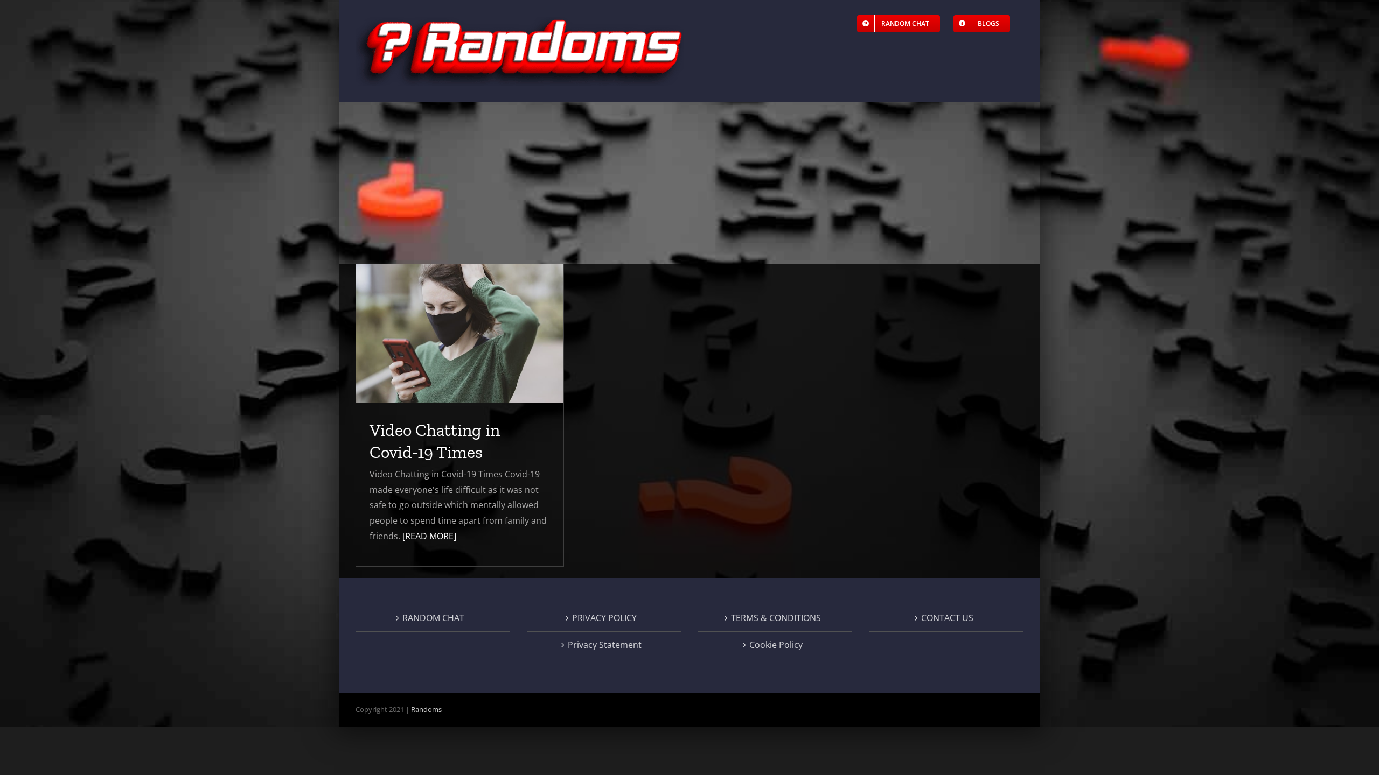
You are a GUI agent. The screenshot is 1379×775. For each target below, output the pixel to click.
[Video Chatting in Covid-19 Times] (459, 333)
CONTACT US (947, 618)
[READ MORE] (429, 536)
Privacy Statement (605, 645)
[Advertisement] (689, 183)
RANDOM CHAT (433, 618)
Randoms (426, 709)
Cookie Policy (776, 645)
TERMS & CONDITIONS (776, 618)
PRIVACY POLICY (604, 618)
